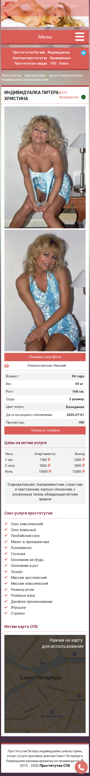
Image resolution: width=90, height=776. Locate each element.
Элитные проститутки (29, 58)
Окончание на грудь (27, 560)
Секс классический (27, 524)
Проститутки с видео (30, 63)
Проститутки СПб (55, 766)
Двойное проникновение (31, 602)
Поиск (63, 63)
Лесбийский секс (25, 536)
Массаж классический (29, 583)
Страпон (18, 613)
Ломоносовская (39, 365)
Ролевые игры (23, 595)
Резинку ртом (22, 590)
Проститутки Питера (29, 52)
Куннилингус (21, 548)
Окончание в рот (24, 566)
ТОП (53, 63)
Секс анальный (23, 530)
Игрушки (18, 607)
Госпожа (18, 554)
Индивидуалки (59, 52)
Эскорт (17, 572)
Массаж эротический (29, 578)
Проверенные (60, 58)
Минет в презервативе (30, 542)
